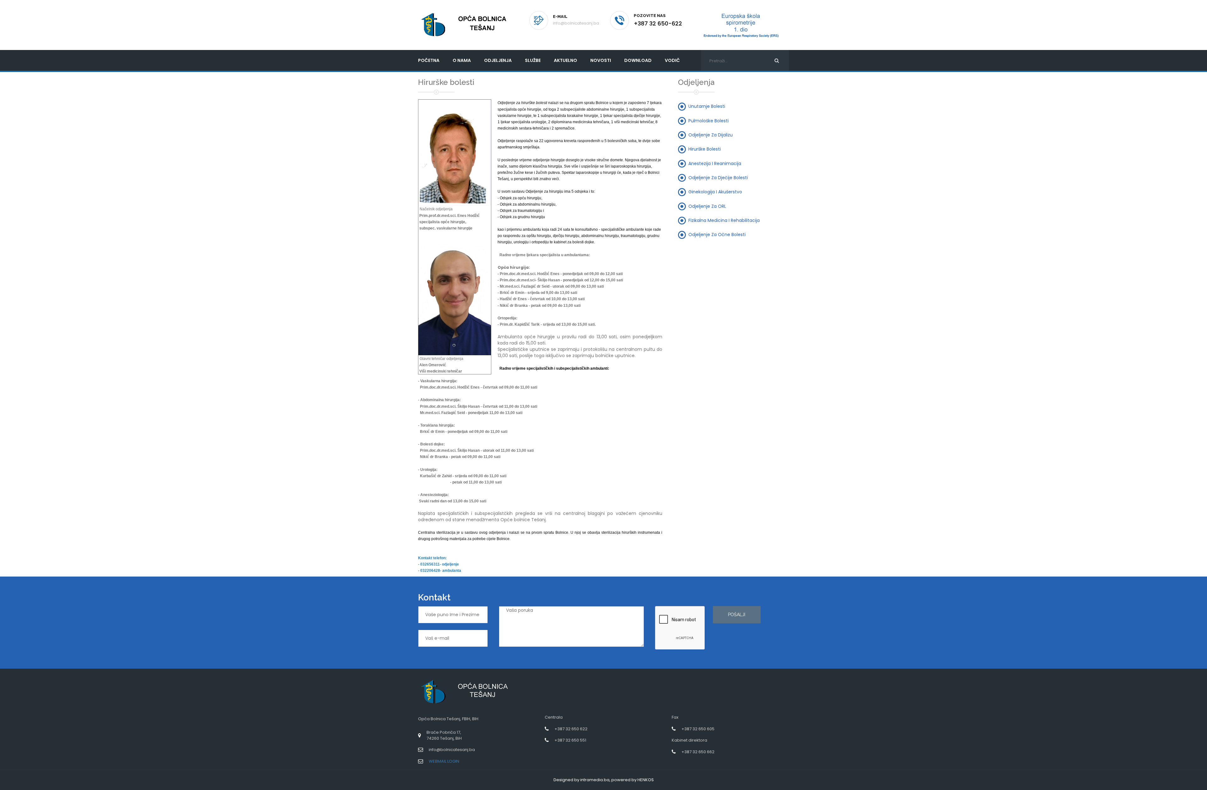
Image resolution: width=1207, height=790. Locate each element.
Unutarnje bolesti (706, 106)
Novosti (600, 60)
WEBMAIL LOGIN (444, 761)
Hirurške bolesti (704, 149)
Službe (533, 60)
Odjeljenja (498, 60)
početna (428, 60)
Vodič (672, 60)
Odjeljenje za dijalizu (710, 135)
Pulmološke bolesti (708, 120)
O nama (462, 60)
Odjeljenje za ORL (707, 206)
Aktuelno (565, 60)
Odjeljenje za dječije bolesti (718, 177)
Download (638, 60)
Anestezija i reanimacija (714, 163)
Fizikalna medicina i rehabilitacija (724, 220)
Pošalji (736, 614)
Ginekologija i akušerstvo (715, 192)
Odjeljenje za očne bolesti (717, 234)
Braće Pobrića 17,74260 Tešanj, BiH (444, 735)
